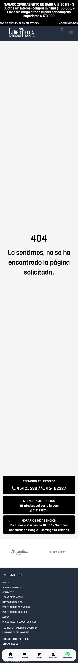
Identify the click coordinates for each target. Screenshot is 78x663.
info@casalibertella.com (41, 506)
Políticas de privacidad (16, 607)
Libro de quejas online (15, 632)
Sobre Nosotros (12, 587)
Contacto (8, 592)
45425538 (26, 488)
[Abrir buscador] (62, 31)
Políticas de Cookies (14, 612)
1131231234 (40, 510)
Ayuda (5, 617)
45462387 (55, 488)
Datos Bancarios (12, 602)
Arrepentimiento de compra (20, 627)
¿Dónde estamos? (12, 597)
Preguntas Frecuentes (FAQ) (19, 621)
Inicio (5, 582)
